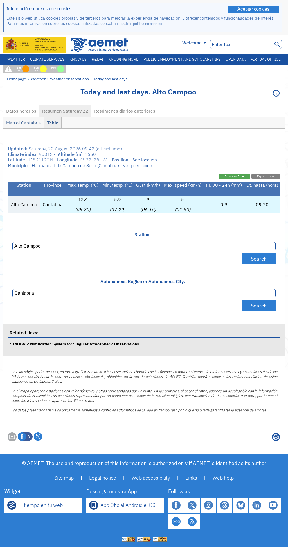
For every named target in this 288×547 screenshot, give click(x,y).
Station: (142, 234)
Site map (64, 478)
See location (144, 160)
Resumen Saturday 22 (65, 111)
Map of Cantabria (23, 123)
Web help (223, 478)
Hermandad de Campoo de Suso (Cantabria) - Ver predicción (92, 165)
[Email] (12, 440)
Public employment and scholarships (181, 59)
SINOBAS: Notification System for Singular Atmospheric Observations (74, 344)
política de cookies (147, 23)
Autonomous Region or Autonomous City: (142, 281)
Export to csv (265, 176)
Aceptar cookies (253, 9)
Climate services (47, 59)
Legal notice (102, 478)
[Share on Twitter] (38, 436)
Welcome (192, 42)
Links (191, 478)
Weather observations (69, 78)
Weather (16, 59)
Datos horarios (21, 111)
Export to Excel (234, 176)
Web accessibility (151, 478)
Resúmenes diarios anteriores (124, 111)
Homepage (16, 78)
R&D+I (97, 59)
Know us (78, 59)
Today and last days (110, 78)
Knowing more (123, 59)
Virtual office (266, 59)
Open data (236, 59)
